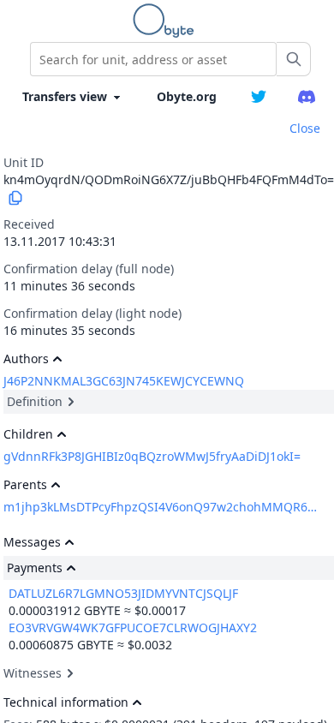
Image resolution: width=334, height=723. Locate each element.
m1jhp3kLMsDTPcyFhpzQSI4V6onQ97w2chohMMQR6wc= (160, 507)
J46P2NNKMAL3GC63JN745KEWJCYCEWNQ (123, 381)
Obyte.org (187, 96)
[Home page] (167, 20)
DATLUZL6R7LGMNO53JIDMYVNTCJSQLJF (123, 593)
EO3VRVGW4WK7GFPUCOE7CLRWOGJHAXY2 (133, 627)
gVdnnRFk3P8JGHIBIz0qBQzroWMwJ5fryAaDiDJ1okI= (152, 456)
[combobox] (153, 59)
